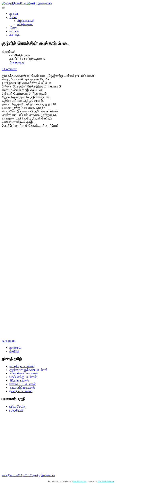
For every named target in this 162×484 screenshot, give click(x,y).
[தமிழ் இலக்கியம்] (27, 3)
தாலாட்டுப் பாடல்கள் (22, 387)
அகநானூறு (16, 62)
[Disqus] (81, 183)
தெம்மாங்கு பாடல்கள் (23, 377)
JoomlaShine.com (79, 481)
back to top (8, 340)
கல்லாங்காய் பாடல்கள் (23, 373)
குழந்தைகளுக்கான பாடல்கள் (28, 369)
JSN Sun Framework (106, 481)
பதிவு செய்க (17, 406)
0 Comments (9, 69)
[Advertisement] (81, 442)
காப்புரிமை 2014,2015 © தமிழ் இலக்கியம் (28, 475)
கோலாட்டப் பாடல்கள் (22, 384)
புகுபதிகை (16, 410)
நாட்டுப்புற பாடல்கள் (21, 366)
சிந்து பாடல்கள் (19, 380)
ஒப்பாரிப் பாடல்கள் (20, 391)
